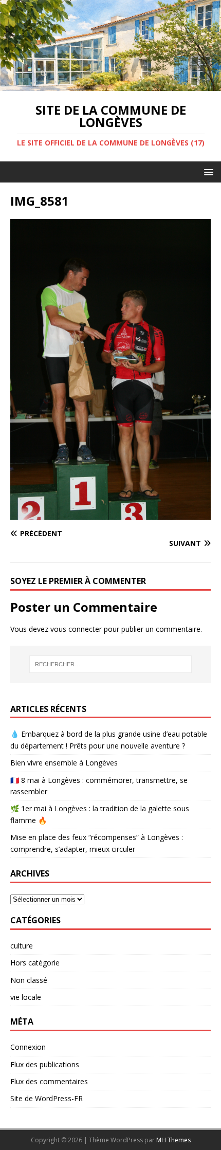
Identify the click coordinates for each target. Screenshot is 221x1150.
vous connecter (76, 629)
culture (21, 946)
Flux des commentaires (49, 1081)
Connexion (28, 1047)
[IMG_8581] (110, 514)
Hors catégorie (35, 963)
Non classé (28, 980)
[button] (206, 171)
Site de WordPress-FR (46, 1098)
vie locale (25, 997)
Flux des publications (44, 1064)
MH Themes (173, 1140)
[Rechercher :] (111, 664)
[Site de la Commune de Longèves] (110, 84)
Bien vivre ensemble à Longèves (64, 763)
